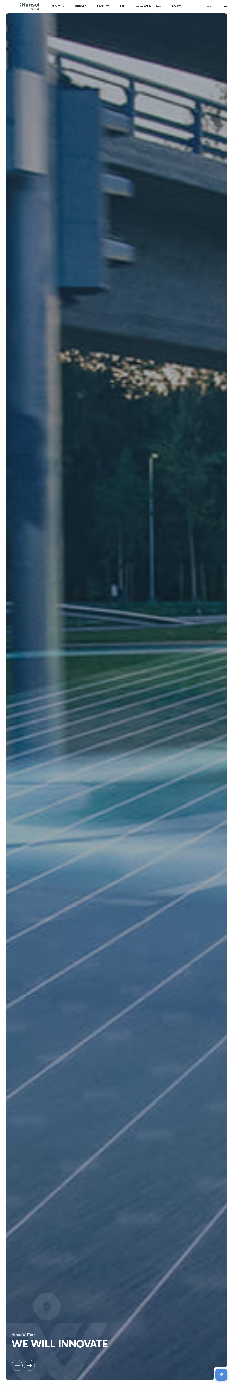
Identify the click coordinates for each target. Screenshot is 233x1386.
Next (29, 1365)
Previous (17, 1365)
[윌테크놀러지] (29, 6)
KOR (209, 6)
